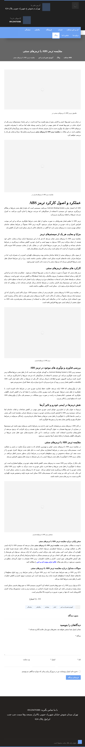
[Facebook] (53, 726)
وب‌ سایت (26, 659)
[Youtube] (32, 726)
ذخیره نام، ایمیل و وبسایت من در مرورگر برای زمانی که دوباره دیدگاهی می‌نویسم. (50, 671)
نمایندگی (29, 607)
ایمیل (52, 659)
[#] (44, 726)
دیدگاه (78, 636)
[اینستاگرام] (16, 34)
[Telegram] (49, 726)
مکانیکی (38, 607)
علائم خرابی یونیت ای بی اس (46, 562)
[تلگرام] (12, 30)
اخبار (54, 607)
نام (79, 659)
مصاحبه (47, 607)
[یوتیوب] (12, 34)
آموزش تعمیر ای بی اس (67, 607)
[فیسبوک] (16, 30)
